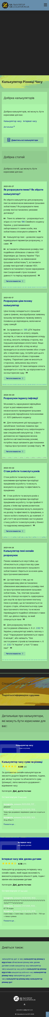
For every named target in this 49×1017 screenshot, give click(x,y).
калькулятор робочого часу (22, 972)
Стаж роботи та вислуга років (22, 471)
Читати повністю (13, 281)
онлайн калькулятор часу (19, 966)
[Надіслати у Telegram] (29, 699)
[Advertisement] (24, 49)
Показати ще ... (9, 824)
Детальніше (8, 127)
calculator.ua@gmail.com (24, 1010)
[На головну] (15, 5)
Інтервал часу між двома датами (21, 859)
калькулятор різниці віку (18, 979)
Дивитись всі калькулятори (24, 140)
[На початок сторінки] (24, 1004)
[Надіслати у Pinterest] (26, 699)
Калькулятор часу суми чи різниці (22, 761)
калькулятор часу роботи (16, 969)
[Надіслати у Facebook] (20, 699)
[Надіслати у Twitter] (23, 699)
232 (38, 628)
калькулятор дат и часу (13, 959)
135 (25, 329)
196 (23, 222)
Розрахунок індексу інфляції (21, 398)
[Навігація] (45, 5)
